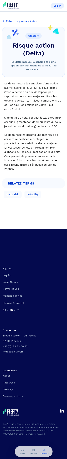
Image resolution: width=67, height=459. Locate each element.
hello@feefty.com (13, 351)
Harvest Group (11, 303)
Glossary (8, 389)
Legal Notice (10, 282)
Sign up (7, 268)
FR (4, 310)
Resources (9, 382)
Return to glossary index (21, 21)
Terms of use (11, 288)
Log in (57, 5)
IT (18, 310)
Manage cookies (12, 295)
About (6, 376)
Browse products (13, 396)
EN (11, 310)
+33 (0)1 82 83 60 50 (15, 346)
